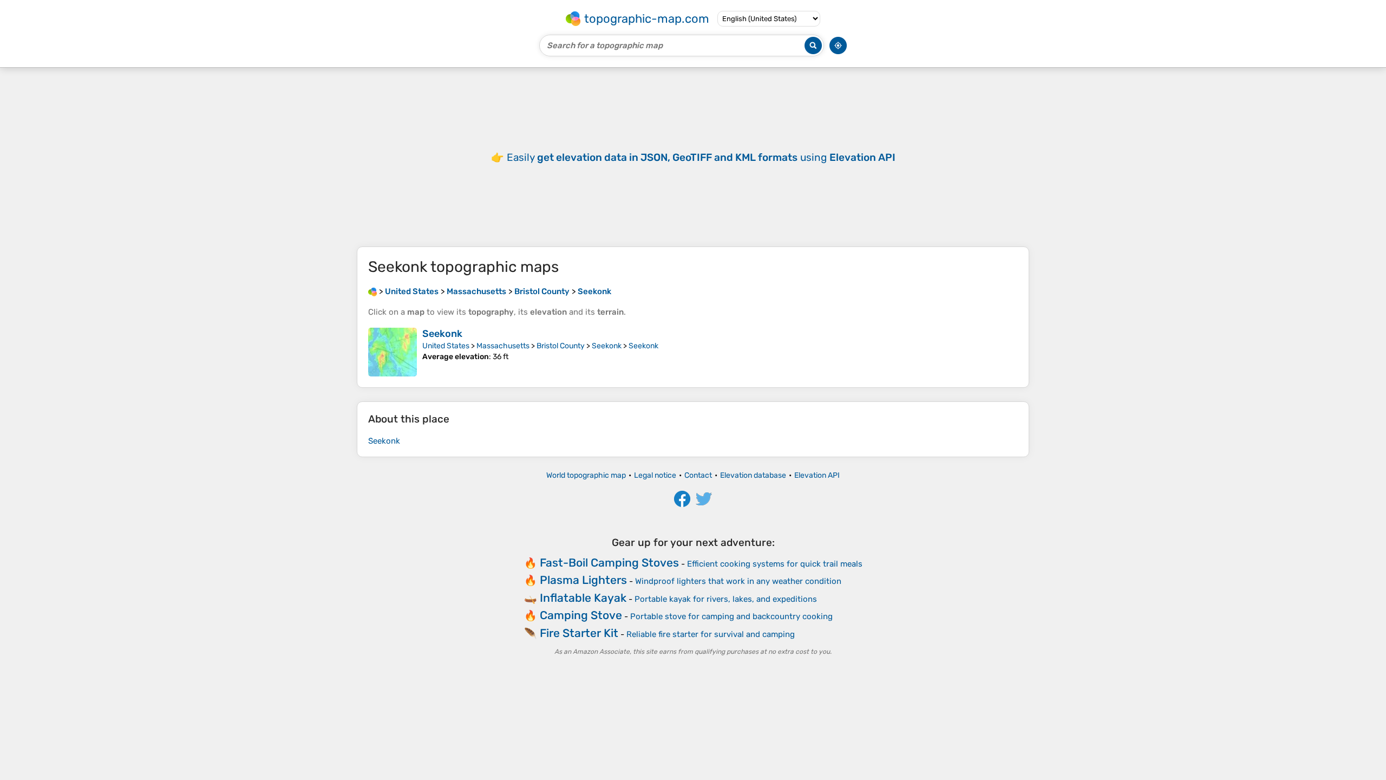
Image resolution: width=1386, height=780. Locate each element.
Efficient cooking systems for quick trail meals (774, 564)
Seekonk (442, 334)
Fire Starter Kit (579, 633)
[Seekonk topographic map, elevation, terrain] (392, 352)
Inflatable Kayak (583, 597)
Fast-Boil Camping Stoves (609, 562)
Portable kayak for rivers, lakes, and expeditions (726, 599)
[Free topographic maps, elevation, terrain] (372, 291)
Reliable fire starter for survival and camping (710, 634)
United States (445, 345)
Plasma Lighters (583, 580)
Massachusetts (502, 345)
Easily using (701, 157)
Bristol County (561, 345)
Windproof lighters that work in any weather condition (738, 581)
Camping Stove (581, 615)
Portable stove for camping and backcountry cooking (731, 616)
